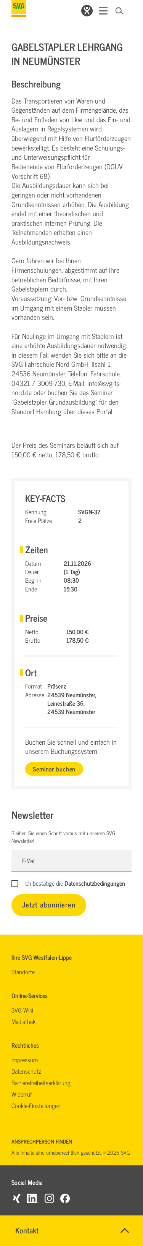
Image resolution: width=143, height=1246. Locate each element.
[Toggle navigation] (103, 11)
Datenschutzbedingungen (94, 883)
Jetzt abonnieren (49, 904)
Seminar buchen (54, 769)
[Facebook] (65, 1198)
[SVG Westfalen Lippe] (18, 8)
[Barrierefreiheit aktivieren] (87, 10)
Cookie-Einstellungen (36, 1105)
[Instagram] (49, 1198)
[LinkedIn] (33, 1198)
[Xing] (16, 1198)
